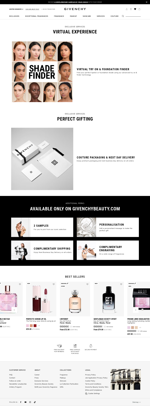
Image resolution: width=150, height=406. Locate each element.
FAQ (10, 375)
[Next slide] (136, 310)
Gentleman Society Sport (105, 319)
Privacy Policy (90, 375)
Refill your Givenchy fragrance (46, 387)
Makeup (63, 378)
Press (37, 378)
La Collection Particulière (69, 384)
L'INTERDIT (64, 319)
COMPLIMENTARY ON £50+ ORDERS (75, 2)
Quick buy (45, 313)
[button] (126, 9)
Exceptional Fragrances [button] (36, 16)
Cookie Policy (90, 381)
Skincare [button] (87, 16)
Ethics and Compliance (93, 390)
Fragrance (64, 375)
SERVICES (101, 16)
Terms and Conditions (93, 384)
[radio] (27, 325)
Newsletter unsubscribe (18, 384)
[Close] (146, 2)
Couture (114, 16)
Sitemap (135, 402)
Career (37, 375)
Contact (12, 378)
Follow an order (15, 381)
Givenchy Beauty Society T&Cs (96, 387)
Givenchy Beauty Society (44, 384)
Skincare (63, 381)
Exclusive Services (41, 381)
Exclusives (14, 16)
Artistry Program (15, 387)
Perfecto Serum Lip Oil (36, 319)
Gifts (61, 387)
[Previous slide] (14, 310)
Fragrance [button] (59, 16)
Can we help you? (32, 9)
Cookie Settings (94, 393)
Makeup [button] (73, 16)
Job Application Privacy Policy (96, 378)
